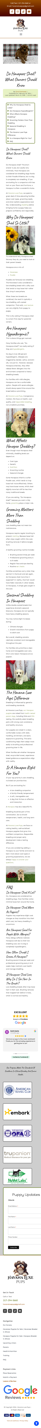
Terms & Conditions (13, 1420)
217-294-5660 (23, 3)
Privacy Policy (24, 1420)
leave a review (9, 1381)
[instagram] (17, 11)
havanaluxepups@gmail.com (23, 6)
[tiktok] (23, 11)
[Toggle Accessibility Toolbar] (36, 1423)
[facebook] (12, 11)
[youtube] (29, 11)
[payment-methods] (17, 1414)
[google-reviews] (20, 1385)
